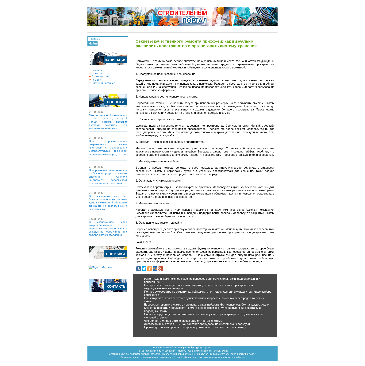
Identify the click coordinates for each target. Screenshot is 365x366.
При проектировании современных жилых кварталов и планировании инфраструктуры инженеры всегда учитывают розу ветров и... (108, 149)
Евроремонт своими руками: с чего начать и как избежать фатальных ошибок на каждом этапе (206, 304)
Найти (93, 43)
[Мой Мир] (155, 268)
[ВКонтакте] (138, 268)
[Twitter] (144, 268)
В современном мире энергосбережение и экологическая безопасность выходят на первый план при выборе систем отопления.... (108, 228)
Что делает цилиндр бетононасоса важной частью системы (183, 320)
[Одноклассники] (149, 268)
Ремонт (96, 79)
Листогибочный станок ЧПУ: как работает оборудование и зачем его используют (197, 324)
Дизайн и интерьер (103, 82)
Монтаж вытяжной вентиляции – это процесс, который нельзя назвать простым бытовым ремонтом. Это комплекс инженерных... (108, 122)
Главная (96, 69)
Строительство (100, 76)
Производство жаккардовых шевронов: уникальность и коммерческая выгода (195, 327)
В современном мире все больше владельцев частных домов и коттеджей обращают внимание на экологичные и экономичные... (108, 202)
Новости (96, 73)
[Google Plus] (160, 268)
